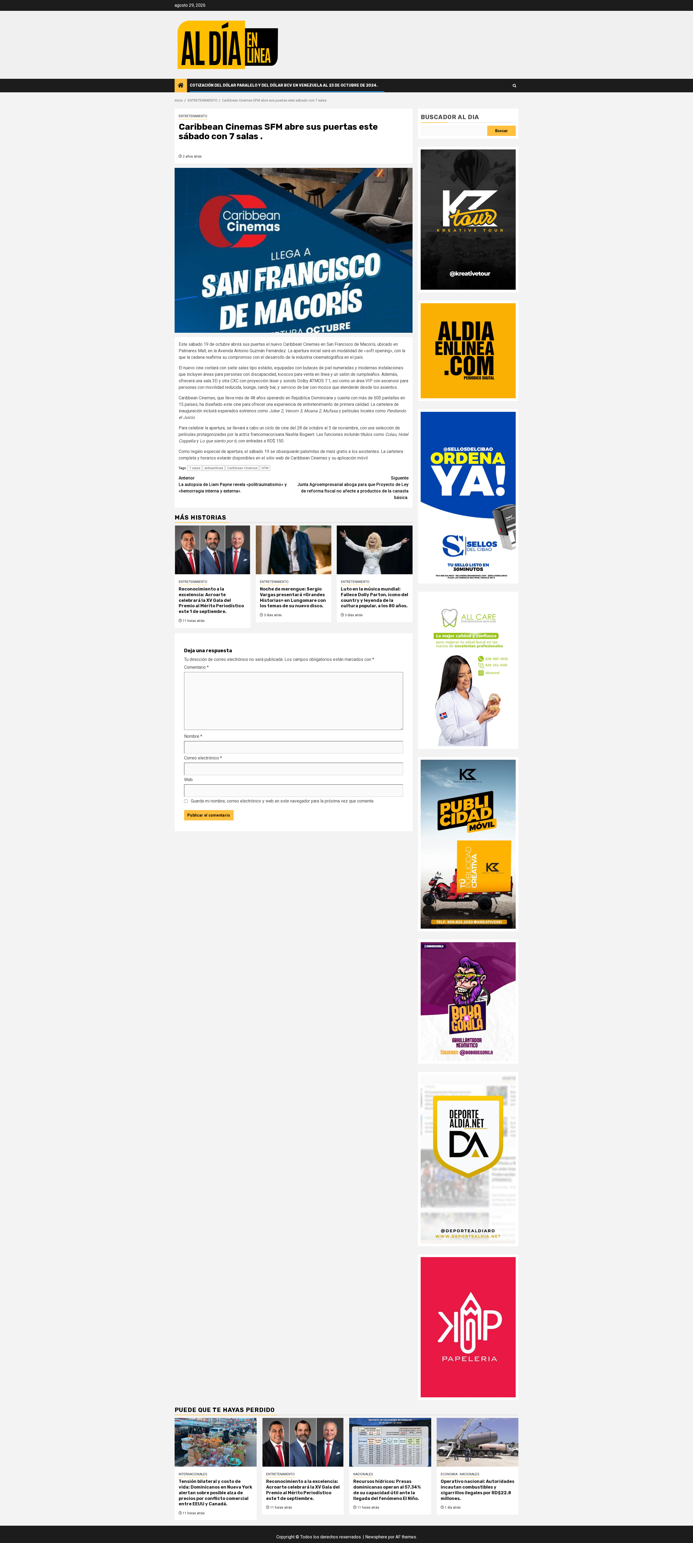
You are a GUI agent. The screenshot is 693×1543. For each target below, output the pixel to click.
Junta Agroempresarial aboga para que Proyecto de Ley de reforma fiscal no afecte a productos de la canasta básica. (352, 487)
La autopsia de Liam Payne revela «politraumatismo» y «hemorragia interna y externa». (233, 484)
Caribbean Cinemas (242, 468)
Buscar (501, 131)
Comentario (196, 667)
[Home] (181, 86)
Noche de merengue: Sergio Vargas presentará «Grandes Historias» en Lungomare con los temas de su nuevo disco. (293, 597)
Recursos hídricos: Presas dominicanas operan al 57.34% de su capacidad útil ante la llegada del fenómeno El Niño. (387, 1490)
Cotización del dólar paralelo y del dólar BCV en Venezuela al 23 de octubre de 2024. (284, 85)
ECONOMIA (449, 1474)
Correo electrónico (203, 758)
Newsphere (376, 1536)
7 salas (194, 468)
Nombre (193, 736)
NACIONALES (363, 1474)
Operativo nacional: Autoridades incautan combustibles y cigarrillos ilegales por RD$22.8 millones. (477, 1490)
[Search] (514, 85)
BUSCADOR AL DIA (450, 117)
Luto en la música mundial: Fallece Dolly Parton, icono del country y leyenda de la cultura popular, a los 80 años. (374, 597)
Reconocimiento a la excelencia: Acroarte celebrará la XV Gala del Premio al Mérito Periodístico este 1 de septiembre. (211, 600)
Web (188, 779)
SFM (265, 468)
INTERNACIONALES (193, 1474)
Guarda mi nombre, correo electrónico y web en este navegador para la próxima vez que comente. (282, 801)
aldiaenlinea (213, 468)
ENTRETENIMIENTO (193, 116)
